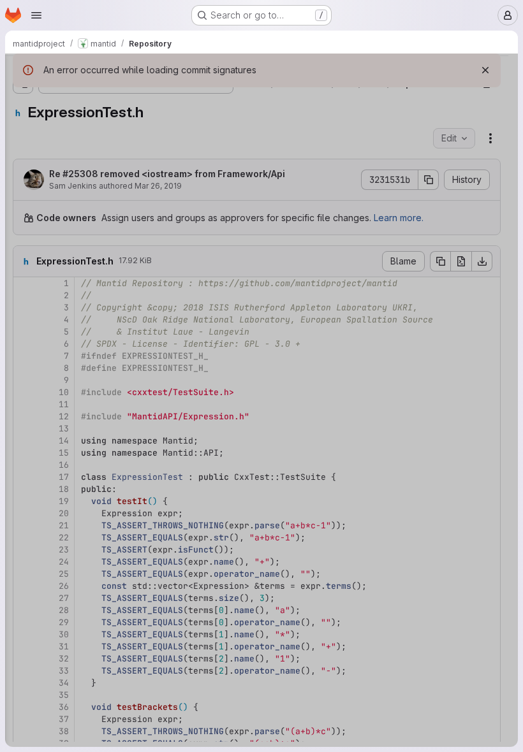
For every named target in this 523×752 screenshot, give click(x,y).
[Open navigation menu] (36, 15)
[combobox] (104, 96)
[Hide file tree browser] (23, 71)
